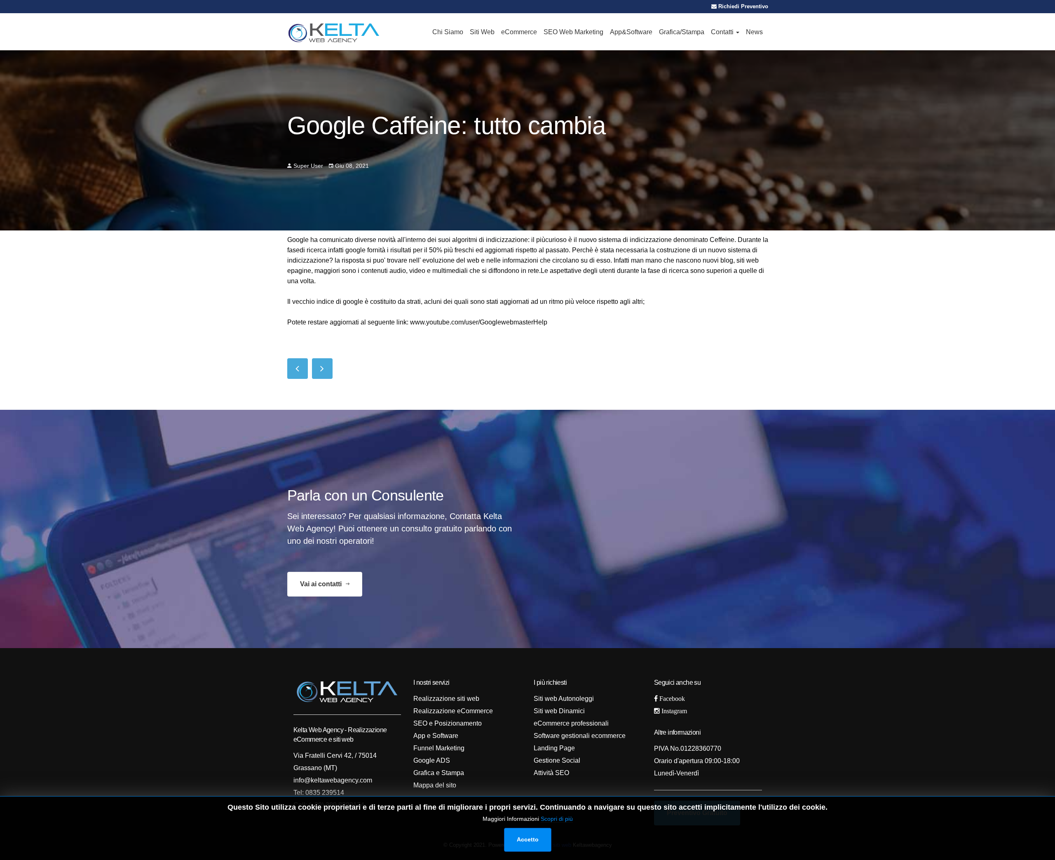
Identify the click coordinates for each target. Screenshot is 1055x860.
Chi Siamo (447, 31)
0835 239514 (324, 792)
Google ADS (431, 760)
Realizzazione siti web (446, 698)
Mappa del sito (434, 785)
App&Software (631, 31)
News (754, 31)
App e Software (435, 735)
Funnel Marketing (438, 748)
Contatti (723, 31)
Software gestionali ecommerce (580, 735)
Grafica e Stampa (438, 772)
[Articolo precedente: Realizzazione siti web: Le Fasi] (297, 368)
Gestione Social (557, 760)
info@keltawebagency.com (332, 780)
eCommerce (519, 31)
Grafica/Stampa (681, 31)
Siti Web (482, 31)
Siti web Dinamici (559, 710)
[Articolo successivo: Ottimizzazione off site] (322, 368)
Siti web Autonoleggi (564, 698)
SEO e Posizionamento (447, 723)
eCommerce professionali (571, 723)
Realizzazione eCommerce (453, 710)
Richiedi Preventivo (742, 6)
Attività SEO (551, 772)
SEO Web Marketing (573, 31)
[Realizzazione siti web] (334, 32)
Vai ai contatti (321, 583)
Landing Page (554, 748)
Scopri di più (557, 818)
